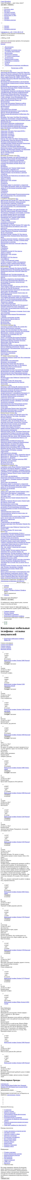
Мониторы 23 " (14, 456)
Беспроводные (9, 388)
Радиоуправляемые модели (9, 505)
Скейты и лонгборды (7, 542)
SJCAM (15, 286)
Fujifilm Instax (23, 114)
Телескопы (4, 326)
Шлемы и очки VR (8, 380)
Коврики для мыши (10, 443)
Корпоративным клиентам (12, 1155)
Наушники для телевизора (8, 362)
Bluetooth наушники (20, 388)
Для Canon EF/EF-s (19, 131)
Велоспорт (18, 545)
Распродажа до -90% (10, 15)
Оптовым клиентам (10, 20)
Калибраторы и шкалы (7, 223)
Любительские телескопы (12, 328)
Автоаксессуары (11, 536)
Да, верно (3, 4)
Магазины (7, 10)
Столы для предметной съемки (10, 260)
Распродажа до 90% (17, 68)
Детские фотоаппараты (12, 112)
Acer (12, 365)
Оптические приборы (11, 54)
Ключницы (20, 574)
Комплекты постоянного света (20, 175)
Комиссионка (8, 1143)
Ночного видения (14, 340)
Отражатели (4, 183)
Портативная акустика (7, 373)
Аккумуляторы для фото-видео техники (12, 83)
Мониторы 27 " (5, 457)
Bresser (11, 345)
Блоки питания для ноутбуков (17, 423)
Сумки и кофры (5, 220)
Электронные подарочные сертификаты (16, 65)
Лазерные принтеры (18, 459)
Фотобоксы (4, 166)
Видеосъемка (9, 53)
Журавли (3, 263)
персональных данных (13, 1095)
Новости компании (9, 1113)
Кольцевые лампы (6, 185)
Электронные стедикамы (15, 311)
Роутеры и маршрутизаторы (10, 427)
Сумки (25, 573)
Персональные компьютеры (9, 430)
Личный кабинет (9, 1142)
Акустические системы (22, 370)
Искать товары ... (22, 582)
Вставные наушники (20, 390)
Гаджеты (7, 62)
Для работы (22, 416)
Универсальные (23, 138)
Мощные (9, 417)
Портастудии (15, 408)
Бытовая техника (6, 565)
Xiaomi (15, 357)
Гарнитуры (23, 377)
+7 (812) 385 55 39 (17, 32)
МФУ (25, 459)
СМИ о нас (7, 1161)
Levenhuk (9, 339)
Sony (23, 86)
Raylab (13, 200)
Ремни (15, 574)
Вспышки (3, 117)
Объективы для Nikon (7, 132)
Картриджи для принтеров (8, 460)
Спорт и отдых (5, 539)
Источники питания (7, 81)
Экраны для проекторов (8, 368)
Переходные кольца (6, 148)
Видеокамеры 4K (18, 269)
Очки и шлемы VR (6, 450)
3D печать (4, 462)
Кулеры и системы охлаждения (19, 433)
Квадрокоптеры (5, 305)
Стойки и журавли (6, 262)
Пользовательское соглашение (13, 1117)
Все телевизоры (25, 357)
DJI (24, 286)
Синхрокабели (5, 197)
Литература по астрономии (9, 334)
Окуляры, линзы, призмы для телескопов (14, 330)
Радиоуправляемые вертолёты (17, 507)
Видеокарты (4, 436)
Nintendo (25, 374)
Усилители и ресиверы (7, 402)
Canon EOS (20, 72)
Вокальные (11, 411)
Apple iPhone (12, 467)
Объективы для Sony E (7, 134)
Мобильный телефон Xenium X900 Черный (17, 1042)
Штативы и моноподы (7, 229)
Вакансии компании (10, 1116)
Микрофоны (4, 410)
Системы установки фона (20, 240)
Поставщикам (8, 1158)
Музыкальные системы (7, 371)
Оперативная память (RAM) (21, 434)
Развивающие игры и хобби (9, 557)
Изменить (10, 4)
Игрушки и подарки (13, 556)
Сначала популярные (7, 644)
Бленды (3, 138)
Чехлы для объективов (7, 152)
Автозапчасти (20, 536)
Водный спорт (10, 545)
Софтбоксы (4, 189)
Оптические (15, 346)
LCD (13, 366)
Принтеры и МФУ (6, 459)
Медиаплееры (5, 363)
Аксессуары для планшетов (9, 482)
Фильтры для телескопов (22, 331)
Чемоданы (4, 574)
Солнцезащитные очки (23, 571)
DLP (10, 366)
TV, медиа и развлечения (12, 56)
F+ (1, 479)
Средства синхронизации (8, 194)
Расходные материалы (7, 126)
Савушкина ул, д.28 (6, 32)
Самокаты (23, 541)
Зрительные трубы (6, 343)
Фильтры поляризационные (20, 92)
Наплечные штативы (21, 300)
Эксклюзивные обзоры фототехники (15, 1114)
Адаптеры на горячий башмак (9, 161)
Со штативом (16, 185)
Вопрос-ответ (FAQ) (10, 1140)
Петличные (4, 411)
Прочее (7, 64)
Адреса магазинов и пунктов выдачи (15, 1131)
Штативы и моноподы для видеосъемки (12, 279)
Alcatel (23, 477)
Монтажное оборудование (8, 314)
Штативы (17, 229)
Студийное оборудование (12, 51)
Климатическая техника (8, 568)
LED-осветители (6, 177)
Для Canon (10, 117)
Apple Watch (11, 491)
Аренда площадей (9, 1160)
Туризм (28, 539)
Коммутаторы (15, 428)
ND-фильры (25, 140)
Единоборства (21, 542)
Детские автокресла (16, 553)
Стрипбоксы (4, 191)
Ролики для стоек (14, 265)
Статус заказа (8, 588)
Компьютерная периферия (8, 440)
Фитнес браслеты (6, 497)
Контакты (7, 1163)
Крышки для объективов (8, 149)
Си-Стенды (22, 265)
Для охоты (22, 340)
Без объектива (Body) (11, 88)
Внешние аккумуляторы (8, 488)
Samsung (10, 357)
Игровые (3, 417)
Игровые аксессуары (7, 377)
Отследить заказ (9, 9)
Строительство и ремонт (19, 547)
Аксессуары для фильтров (20, 95)
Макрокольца (20, 146)
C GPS (8, 494)
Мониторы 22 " (5, 456)
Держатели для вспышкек (16, 160)
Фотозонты (4, 182)
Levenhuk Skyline (12, 326)
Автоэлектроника (13, 533)
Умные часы (4, 491)
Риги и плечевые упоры (8, 300)
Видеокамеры (5, 268)
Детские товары (5, 550)
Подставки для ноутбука (14, 422)
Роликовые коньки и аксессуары (10, 541)
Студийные (20, 410)
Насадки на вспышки (12, 120)
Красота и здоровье (6, 559)
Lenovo (23, 414)
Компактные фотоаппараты (9, 111)
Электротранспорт (6, 511)
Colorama (14, 234)
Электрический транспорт (17, 539)
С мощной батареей (12, 470)
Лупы (2, 337)
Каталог (3, 44)
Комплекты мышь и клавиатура (10, 442)
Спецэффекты (5, 259)
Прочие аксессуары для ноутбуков (11, 425)
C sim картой (19, 494)
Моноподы (8, 231)
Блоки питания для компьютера (10, 437)
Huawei (15, 473)
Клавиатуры (20, 440)
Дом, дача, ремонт (6, 547)
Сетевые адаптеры (24, 428)
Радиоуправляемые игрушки (9, 508)
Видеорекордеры (6, 323)
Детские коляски (15, 550)
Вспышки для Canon (13, 157)
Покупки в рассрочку (10, 1135)
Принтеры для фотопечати (16, 123)
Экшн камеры (5, 286)
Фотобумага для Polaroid (11, 128)
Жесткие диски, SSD (14, 436)
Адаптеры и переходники (8, 222)
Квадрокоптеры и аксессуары (9, 504)
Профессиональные (21, 75)
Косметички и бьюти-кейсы (19, 578)
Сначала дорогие (6, 646)
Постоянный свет (6, 175)
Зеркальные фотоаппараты (8, 72)
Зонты (3, 573)
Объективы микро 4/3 (7, 137)
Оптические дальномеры (8, 353)
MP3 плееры (4, 521)
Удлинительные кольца (19, 148)
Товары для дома (6, 548)
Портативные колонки (21, 373)
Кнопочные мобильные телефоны (11, 477)
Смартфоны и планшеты (12, 60)
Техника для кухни (16, 565)
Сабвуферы (18, 371)
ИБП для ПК (21, 447)
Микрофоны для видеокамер (9, 292)
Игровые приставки (6, 374)
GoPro (11, 286)
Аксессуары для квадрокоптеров (10, 308)
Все (11, 71)
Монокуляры (4, 342)
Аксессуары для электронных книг (15, 517)
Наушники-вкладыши (7, 391)
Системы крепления (7, 239)
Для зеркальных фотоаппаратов (13, 97)
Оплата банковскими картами (13, 1153)
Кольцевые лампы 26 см (16, 186)
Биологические (5, 348)
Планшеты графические (23, 448)
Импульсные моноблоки (19, 171)
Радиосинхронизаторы (22, 194)
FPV (18, 305)
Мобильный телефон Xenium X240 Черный (17, 816)
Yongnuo (13, 168)
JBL (16, 386)
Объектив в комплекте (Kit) (13, 74)
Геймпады (16, 377)
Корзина (6, 595)
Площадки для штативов (19, 231)
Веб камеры (19, 443)
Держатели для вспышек (8, 118)
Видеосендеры (5, 322)
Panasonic (12, 268)
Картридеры (22, 78)
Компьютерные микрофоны (9, 447)
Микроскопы (4, 345)
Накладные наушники (7, 390)
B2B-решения (8, 1157)
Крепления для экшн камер (22, 289)
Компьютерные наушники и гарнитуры (12, 445)
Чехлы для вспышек (19, 215)
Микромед (22, 345)
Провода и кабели (20, 103)
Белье (14, 571)
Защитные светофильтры (17, 91)
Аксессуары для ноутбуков (8, 419)
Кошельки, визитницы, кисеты (14, 573)
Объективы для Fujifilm (7, 135)
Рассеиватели (24, 117)
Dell (17, 414)
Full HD (24, 268)
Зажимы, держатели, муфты (21, 239)
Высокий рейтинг (6, 649)
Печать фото (4, 123)
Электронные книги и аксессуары (11, 516)
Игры (15, 542)
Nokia (27, 477)
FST (17, 200)
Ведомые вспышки (21, 158)
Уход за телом (11, 562)
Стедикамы (4, 311)
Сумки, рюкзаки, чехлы (8, 97)
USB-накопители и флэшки (9, 109)
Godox (20, 200)
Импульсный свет (6, 171)
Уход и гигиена (11, 551)
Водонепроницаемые (7, 289)
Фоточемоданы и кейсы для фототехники (14, 99)
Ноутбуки (3, 414)
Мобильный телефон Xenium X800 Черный (17, 660)
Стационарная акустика (8, 370)
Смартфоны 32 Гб (6, 471)
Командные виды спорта (16, 544)
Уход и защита (5, 108)
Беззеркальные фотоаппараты (9, 86)
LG (18, 365)
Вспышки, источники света (13, 50)
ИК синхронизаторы (7, 195)
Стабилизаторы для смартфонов (10, 522)
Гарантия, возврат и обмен (12, 1134)
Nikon (25, 72)
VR (2, 380)
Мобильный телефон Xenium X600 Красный (17, 734)
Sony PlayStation (17, 374)
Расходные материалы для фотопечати (12, 124)
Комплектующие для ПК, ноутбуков (11, 431)
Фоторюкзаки (19, 97)
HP (20, 414)
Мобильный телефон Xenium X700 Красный (17, 950)
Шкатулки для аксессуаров (20, 576)
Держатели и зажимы (7, 302)
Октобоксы (4, 192)
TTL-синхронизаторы (19, 195)
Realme (28, 467)
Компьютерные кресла (7, 464)
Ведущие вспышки (10, 158)
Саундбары (25, 371)
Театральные (5, 340)
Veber (17, 339)
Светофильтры (5, 91)
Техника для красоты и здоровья (13, 567)
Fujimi (18, 168)
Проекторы (4, 365)
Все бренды (26, 200)
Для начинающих (10, 75)
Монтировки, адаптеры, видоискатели (12, 333)
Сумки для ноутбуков (13, 420)
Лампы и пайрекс (6, 178)
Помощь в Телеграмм (10, 1145)
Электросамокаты (6, 513)
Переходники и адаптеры (8, 242)
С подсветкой (8, 337)
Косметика (9, 561)
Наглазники (11, 103)
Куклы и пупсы (23, 556)
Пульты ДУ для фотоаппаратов (10, 104)
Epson (9, 365)
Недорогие (26, 269)
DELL (17, 454)
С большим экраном (24, 470)
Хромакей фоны (15, 235)
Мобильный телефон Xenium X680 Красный (17, 793)
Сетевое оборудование (7, 427)
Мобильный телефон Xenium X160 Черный (17, 842)
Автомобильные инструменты (10, 537)
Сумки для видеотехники (8, 303)
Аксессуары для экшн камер (9, 291)
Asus (14, 414)
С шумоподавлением (11, 392)
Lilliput (23, 243)
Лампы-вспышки (6, 172)
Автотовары (4, 533)
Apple (9, 386)
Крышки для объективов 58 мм (13, 151)
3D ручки (10, 462)
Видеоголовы (5, 280)
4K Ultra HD (9, 288)
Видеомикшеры (21, 314)
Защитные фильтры (15, 140)
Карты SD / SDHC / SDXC (17, 77)
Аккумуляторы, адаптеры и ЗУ (10, 169)
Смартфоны (4, 467)
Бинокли (3, 339)
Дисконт (6, 18)
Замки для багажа (6, 578)
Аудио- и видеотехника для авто (12, 533)
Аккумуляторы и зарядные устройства (12, 203)
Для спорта (17, 391)
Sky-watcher (21, 326)
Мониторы (4, 454)
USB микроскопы (15, 348)
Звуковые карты (25, 436)
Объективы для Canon (7, 131)
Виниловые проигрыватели (9, 382)
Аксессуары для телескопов (9, 329)
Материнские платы (7, 434)
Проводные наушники (9, 394)
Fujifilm (23, 111)
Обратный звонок (6, 42)
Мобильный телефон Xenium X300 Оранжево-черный (14, 684)
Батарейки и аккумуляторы (21, 81)
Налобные (23, 337)
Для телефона (20, 394)
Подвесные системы (7, 240)
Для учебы (15, 416)
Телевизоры (4, 357)
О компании (7, 1109)
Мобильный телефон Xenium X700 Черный (17, 917)
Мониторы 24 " (24, 456)
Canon (20, 86)
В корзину (7, 662)
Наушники (4, 386)
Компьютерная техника (12, 59)
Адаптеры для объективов (8, 146)
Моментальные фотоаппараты (10, 114)
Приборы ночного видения (9, 351)
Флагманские (26, 471)
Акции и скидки (9, 1111)
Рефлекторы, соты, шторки (9, 180)
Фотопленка (22, 128)
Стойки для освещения (19, 262)
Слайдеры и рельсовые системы (10, 317)
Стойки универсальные (13, 263)
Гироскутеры (16, 511)
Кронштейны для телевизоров (9, 360)
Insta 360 (20, 286)
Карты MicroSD (13, 78)
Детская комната (19, 554)
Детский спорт (9, 554)
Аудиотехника (9, 57)
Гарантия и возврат (10, 14)
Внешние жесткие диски (8, 448)
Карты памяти (5, 77)
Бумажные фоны (6, 235)
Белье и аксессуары (6, 571)
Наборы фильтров (14, 94)
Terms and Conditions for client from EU (15, 1125)
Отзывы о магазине (10, 1152)
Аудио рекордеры (6, 320)
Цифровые (8, 346)
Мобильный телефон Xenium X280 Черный (17, 1063)
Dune (15, 363)
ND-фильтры (4, 94)
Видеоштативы (13, 280)
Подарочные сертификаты (12, 1137)
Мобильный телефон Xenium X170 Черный (17, 978)
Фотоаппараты (9, 47)
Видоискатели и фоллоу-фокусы (10, 319)
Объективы (8, 48)
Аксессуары (4, 103)
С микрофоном (16, 393)
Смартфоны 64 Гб (17, 471)
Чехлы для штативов (7, 232)
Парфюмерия (16, 561)
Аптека (14, 559)
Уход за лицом (20, 562)
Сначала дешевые (6, 647)
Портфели (10, 574)
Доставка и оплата (9, 12)
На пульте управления (17, 306)
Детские (22, 346)
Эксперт (6, 17)
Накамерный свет (6, 121)
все (5, 1084)
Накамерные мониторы (7, 243)
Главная (6, 585)
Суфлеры (3, 316)
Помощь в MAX (9, 1146)
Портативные (5, 366)
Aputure (23, 168)
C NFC (13, 494)
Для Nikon (16, 117)
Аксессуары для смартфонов (9, 476)
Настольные (16, 337)
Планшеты (4, 473)
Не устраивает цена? (10, 1138)
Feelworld (17, 243)
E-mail (19, 1091)
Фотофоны (4, 234)
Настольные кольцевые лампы (17, 188)
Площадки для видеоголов (16, 282)
